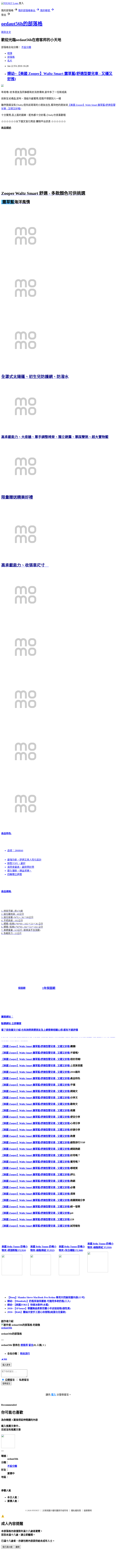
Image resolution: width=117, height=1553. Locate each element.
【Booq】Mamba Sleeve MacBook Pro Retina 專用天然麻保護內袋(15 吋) (46, 1297)
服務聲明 (88, 1510)
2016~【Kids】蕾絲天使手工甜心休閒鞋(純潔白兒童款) (36, 1312)
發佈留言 (6, 1383)
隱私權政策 (76, 1510)
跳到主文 (6, 32)
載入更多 (6, 1365)
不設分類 (26, 47)
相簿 (9, 53)
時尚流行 (25, 1353)
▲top (4, 1359)
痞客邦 (24, 1345)
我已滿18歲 (7, 1547)
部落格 (11, 57)
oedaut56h (6, 1327)
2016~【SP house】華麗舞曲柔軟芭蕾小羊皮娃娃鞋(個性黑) (39, 1308)
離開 (18, 1547)
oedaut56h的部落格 (22, 23)
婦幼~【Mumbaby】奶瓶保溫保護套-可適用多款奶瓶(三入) (38, 1301)
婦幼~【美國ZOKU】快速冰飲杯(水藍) (28, 1304)
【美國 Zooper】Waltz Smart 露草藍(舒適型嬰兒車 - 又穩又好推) (35, 1046)
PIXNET (35, 1510)
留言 (30, 1345)
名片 (9, 60)
